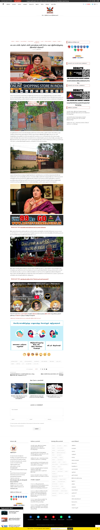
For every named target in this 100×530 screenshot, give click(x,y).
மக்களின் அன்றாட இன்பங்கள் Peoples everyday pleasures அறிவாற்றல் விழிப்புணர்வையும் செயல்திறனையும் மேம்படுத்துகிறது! (52, 1)
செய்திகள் (14, 4)
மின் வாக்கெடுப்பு (55, 483)
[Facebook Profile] (84, 47)
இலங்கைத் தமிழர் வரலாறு (61, 452)
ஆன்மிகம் (53, 450)
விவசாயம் (66, 493)
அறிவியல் (8, 4)
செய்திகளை (17, 315)
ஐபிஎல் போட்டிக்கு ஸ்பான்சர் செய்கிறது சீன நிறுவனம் (14, 526)
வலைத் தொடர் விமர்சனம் (56, 488)
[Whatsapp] (96, 1)
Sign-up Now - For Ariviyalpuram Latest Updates (38, 528)
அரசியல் (19, 4)
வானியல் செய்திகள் (55, 490)
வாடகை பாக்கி (36, 363)
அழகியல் (53, 448)
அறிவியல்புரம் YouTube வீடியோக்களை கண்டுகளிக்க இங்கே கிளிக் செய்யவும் (25, 318)
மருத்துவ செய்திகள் (62, 479)
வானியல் (63, 488)
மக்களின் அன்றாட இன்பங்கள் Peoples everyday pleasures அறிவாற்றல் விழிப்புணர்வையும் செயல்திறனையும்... (19, 397)
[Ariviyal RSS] (81, 50)
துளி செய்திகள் (60, 471)
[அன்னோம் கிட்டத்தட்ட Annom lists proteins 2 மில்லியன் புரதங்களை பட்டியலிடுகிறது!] (54, 388)
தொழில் (59, 41)
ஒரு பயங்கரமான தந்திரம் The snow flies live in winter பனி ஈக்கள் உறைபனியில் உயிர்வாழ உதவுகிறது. (39, 500)
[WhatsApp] (75, 50)
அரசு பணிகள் (59, 445)
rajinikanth (36, 361)
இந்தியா (53, 452)
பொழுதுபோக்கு (36, 42)
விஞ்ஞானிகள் (54, 493)
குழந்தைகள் (37, 41)
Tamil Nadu (52, 361)
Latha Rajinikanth (28, 361)
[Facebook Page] (78, 47)
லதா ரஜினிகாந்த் (28, 363)
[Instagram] (75, 47)
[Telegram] (98, 1)
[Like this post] (37, 369)
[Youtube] (94, 1)
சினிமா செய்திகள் (48, 41)
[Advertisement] (50, 30)
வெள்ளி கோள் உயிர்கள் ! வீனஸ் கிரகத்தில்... (14, 512)
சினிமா (42, 4)
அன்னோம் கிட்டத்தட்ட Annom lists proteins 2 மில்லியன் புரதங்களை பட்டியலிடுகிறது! (54, 397)
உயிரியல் (53, 455)
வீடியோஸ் (47, 4)
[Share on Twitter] (42, 369)
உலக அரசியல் (59, 455)
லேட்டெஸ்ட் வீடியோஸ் (55, 486)
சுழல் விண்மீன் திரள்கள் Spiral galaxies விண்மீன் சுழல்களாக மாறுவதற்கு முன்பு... (37, 397)
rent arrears (44, 361)
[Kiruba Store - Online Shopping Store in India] (36, 83)
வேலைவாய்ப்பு (54, 495)
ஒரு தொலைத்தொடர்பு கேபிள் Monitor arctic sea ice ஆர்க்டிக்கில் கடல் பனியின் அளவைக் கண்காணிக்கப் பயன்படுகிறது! (39, 464)
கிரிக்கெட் (53, 459)
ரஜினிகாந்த (18, 363)
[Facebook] (88, 1)
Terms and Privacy (59, 525)
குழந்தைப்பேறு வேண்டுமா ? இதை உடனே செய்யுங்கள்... (15, 519)
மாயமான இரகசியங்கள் (61, 481)
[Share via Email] (46, 369)
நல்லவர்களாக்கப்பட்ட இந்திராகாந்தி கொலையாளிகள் (57, 476)
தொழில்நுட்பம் (54, 473)
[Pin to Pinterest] (44, 369)
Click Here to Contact (18, 485)
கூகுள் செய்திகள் (24, 313)
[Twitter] (90, 1)
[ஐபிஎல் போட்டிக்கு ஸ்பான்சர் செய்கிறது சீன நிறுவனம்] (4, 527)
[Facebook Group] (81, 47)
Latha (21, 361)
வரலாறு (62, 486)
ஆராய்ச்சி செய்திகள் (61, 450)
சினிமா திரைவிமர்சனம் (63, 464)
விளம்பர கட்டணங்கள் (17, 483)
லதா (23, 363)
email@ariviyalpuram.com (18, 486)
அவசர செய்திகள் (24, 41)
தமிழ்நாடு (12, 363)
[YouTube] (69, 47)
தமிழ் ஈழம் (53, 471)
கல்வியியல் (61, 457)
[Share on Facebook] (40, 369)
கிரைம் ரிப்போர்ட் (31, 41)
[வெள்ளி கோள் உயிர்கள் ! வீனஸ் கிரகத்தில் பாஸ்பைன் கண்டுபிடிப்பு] (4, 513)
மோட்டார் (61, 483)
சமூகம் (42, 41)
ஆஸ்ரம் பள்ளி (58, 361)
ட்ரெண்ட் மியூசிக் (75, 507)
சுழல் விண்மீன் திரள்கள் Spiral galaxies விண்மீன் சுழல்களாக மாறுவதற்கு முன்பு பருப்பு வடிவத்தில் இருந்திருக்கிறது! (76, 118)
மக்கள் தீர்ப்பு (53, 4)
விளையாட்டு (31, 4)
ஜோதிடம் (37, 4)
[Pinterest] (92, 1)
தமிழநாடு (54, 41)
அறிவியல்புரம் (38, 49)
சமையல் (64, 462)
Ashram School (14, 361)
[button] (58, 4)
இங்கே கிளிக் (47, 313)
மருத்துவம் (25, 4)
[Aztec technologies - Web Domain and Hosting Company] (36, 220)
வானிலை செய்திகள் (64, 490)
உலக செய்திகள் (54, 457)
